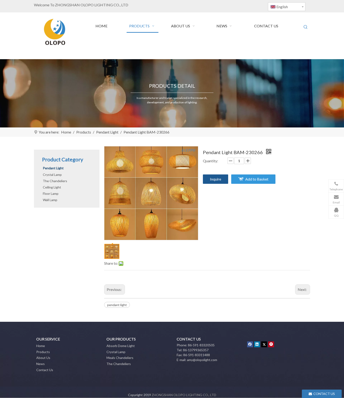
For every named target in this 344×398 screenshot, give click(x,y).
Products (43, 352)
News (40, 364)
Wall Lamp (50, 200)
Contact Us (44, 370)
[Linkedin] (257, 344)
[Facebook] (250, 344)
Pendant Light (53, 168)
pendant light (117, 305)
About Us (43, 358)
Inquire (215, 179)
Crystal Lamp (52, 175)
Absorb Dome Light (120, 346)
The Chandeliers (55, 181)
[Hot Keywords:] (305, 27)
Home (40, 346)
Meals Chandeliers (119, 358)
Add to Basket (256, 179)
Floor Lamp (51, 193)
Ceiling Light (52, 187)
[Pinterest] (271, 344)
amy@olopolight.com (202, 360)
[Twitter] (264, 344)
